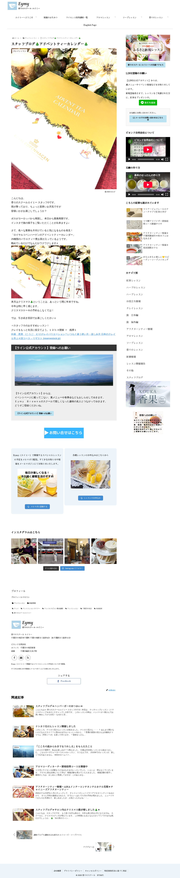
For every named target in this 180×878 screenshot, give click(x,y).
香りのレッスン (134, 350)
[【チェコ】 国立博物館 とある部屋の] (77, 551)
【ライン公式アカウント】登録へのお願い (34, 413)
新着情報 (32, 603)
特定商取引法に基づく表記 (115, 871)
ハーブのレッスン (135, 287)
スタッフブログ (134, 377)
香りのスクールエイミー (22, 613)
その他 (129, 370)
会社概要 (57, 871)
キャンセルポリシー (93, 871)
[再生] (129, 159)
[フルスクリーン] (166, 159)
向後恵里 (98, 608)
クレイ (16, 608)
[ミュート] (162, 159)
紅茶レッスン (133, 280)
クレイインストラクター (31, 608)
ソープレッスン (134, 343)
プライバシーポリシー (73, 871)
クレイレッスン (19, 603)
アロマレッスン (134, 336)
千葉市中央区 (87, 608)
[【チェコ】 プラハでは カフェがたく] (104, 551)
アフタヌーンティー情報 (139, 329)
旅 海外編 (132, 322)
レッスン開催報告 (135, 364)
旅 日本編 (132, 315)
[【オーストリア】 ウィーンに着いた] (24, 551)
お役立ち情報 (133, 301)
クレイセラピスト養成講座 (53, 608)
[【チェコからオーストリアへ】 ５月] (50, 551)
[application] (148, 149)
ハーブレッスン (134, 294)
